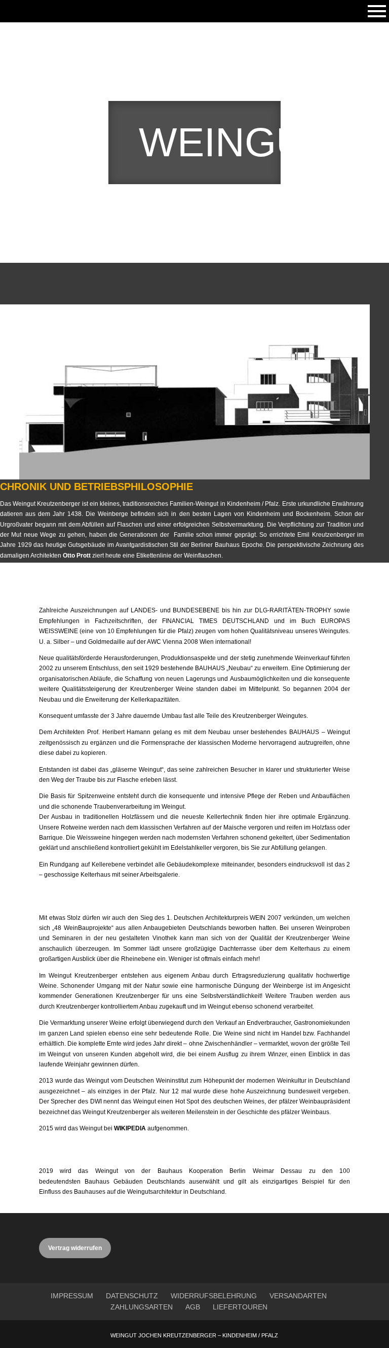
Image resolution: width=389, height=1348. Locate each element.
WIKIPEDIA (130, 1128)
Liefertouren (240, 1307)
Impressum (72, 1296)
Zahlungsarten (141, 1307)
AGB (192, 1307)
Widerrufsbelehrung (214, 1296)
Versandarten (298, 1296)
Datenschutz (132, 1296)
